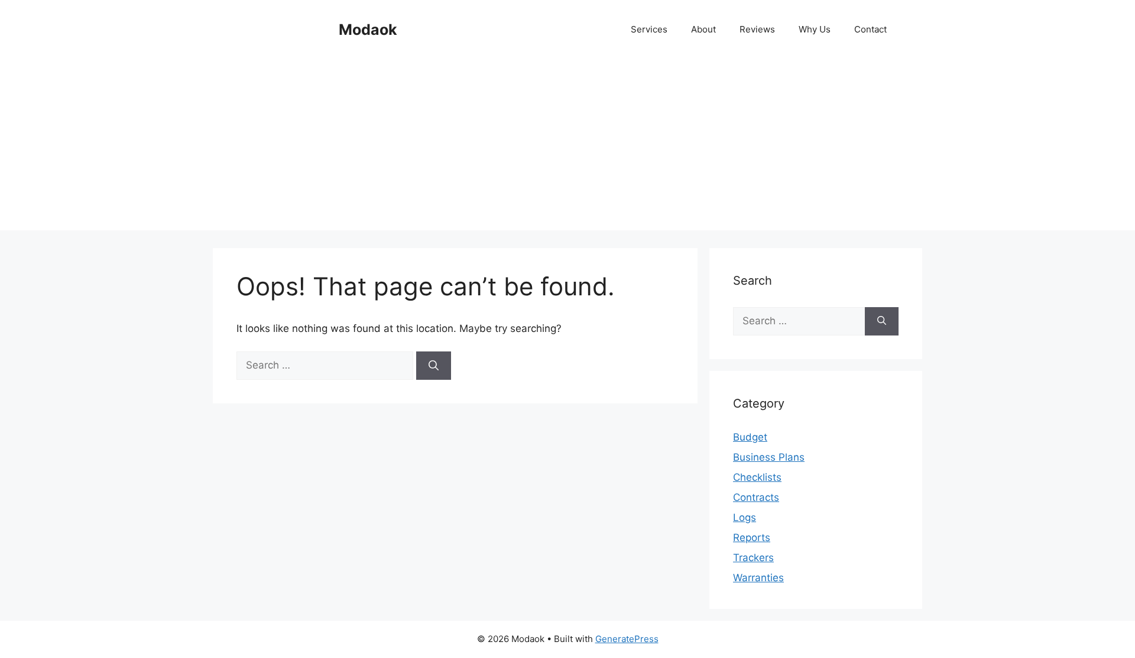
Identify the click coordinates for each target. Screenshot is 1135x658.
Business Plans (769, 457)
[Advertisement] (567, 147)
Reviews (757, 29)
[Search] (433, 365)
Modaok (368, 29)
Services (649, 29)
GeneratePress (627, 638)
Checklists (757, 477)
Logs (744, 517)
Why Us (815, 29)
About (703, 29)
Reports (751, 537)
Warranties (758, 578)
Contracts (756, 497)
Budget (750, 437)
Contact (870, 29)
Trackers (753, 557)
